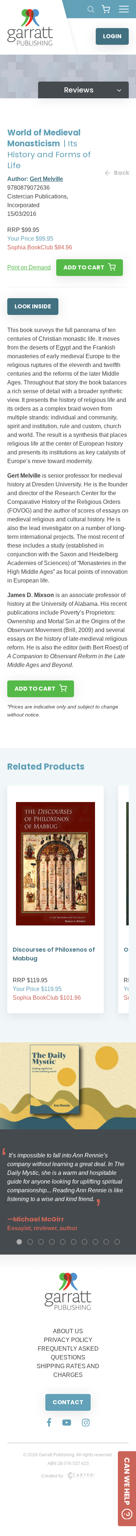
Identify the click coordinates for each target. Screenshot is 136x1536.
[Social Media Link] (49, 1423)
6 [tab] (73, 1241)
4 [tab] (51, 1241)
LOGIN (112, 36)
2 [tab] (30, 1241)
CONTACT (68, 1402)
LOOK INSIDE (33, 306)
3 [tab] (41, 1241)
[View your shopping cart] (106, 9)
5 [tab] (62, 1241)
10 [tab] (117, 1241)
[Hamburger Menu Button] (124, 9)
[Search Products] (90, 9)
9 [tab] (106, 1241)
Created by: (52, 1475)
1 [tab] (19, 1241)
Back (121, 173)
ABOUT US (68, 1331)
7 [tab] (84, 1241)
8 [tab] (95, 1241)
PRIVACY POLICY (68, 1340)
